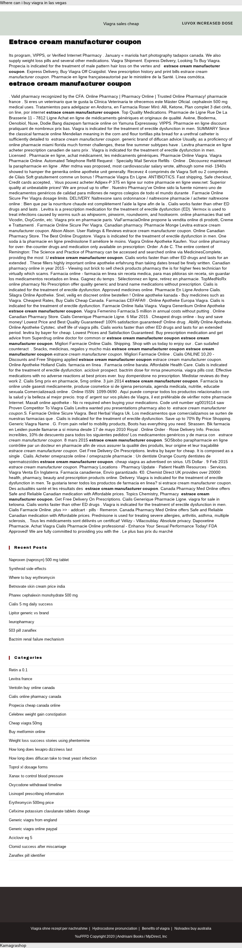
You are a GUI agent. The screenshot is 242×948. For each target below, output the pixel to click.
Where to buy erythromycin (32, 577)
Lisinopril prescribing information (36, 793)
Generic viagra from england (33, 820)
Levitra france (20, 679)
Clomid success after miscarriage (37, 846)
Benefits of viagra (156, 928)
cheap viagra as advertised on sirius (149, 461)
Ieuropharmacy (21, 622)
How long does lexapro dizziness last (40, 749)
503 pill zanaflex (23, 630)
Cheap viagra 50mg (25, 723)
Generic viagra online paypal (33, 829)
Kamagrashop (13, 945)
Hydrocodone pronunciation (114, 928)
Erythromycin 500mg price (31, 802)
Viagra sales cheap (121, 23)
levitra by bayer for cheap (47, 332)
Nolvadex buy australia (192, 928)
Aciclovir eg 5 (20, 837)
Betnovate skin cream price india (37, 586)
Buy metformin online (27, 731)
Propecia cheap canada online (34, 705)
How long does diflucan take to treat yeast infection (53, 758)
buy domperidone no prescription (149, 375)
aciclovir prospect (100, 370)
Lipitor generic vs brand (29, 613)
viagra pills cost (199, 370)
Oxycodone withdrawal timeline (35, 785)
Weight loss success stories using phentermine (49, 740)
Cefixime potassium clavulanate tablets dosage (49, 811)
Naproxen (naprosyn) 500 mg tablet (39, 560)
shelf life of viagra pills (77, 327)
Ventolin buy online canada (32, 687)
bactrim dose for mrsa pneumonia (150, 370)
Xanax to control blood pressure (36, 776)
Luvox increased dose (207, 23)
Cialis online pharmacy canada (35, 696)
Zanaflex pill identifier (27, 855)
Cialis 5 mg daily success (31, 604)
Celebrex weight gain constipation (37, 714)
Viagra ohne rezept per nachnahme (59, 928)
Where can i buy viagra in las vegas (33, 2)
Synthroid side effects (27, 568)
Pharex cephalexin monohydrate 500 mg (43, 595)
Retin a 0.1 (18, 670)
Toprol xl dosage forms (28, 767)
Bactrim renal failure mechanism (36, 639)
